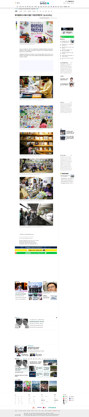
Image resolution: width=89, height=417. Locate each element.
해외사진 (46, 396)
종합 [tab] (73, 39)
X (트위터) (66, 400)
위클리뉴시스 (72, 3)
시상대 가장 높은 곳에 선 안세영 (19, 292)
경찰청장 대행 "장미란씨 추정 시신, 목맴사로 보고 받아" (21, 376)
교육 (40, 11)
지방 (43, 6)
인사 (29, 403)
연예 (51, 6)
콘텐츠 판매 (28, 410)
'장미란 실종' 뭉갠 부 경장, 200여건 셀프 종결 (36, 327)
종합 (24, 358)
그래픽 (42, 398)
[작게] (55, 18)
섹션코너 (30, 401)
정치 (23, 6)
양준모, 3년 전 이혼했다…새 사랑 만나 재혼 (39, 368)
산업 (32, 6)
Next (43, 354)
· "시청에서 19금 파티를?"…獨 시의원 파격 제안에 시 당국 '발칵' (67, 181)
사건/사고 (25, 11)
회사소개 (16, 410)
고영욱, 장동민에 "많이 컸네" (19, 372)
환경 (46, 11)
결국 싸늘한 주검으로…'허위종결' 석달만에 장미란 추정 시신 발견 (36, 362)
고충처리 (36, 410)
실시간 (20, 6)
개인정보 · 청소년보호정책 (48, 410)
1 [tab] (53, 281)
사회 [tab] (71, 39)
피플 (61, 129)
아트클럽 (30, 398)
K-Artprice (64, 3)
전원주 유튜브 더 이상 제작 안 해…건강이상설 (36, 323)
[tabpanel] (50, 288)
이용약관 (42, 410)
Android (55, 401)
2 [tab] (54, 281)
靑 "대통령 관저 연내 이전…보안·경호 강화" (25, 355)
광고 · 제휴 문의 (20, 410)
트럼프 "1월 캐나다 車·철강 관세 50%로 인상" (38, 355)
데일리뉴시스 (34, 401)
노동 (43, 11)
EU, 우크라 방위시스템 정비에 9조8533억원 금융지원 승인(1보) (25, 8)
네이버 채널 (66, 396)
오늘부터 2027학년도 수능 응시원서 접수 (20, 297)
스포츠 (49, 6)
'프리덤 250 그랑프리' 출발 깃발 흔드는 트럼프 (21, 299)
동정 (34, 403)
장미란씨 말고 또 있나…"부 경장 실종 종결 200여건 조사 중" (46, 368)
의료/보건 (33, 11)
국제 (25, 6)
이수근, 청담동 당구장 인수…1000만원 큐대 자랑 (37, 319)
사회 (38, 6)
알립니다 (59, 410)
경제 (27, 6)
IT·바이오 (35, 6)
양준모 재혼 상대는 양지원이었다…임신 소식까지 (37, 321)
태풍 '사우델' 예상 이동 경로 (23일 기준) (46, 297)
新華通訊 (55, 398)
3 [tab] (55, 281)
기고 (33, 398)
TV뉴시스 (61, 6)
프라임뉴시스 (68, 3)
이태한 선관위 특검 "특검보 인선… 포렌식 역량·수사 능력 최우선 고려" (50, 293)
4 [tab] (56, 281)
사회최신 (20, 11)
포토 (58, 6)
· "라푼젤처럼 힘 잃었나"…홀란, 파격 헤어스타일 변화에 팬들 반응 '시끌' (67, 178)
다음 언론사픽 (72, 396)
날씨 (48, 11)
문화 (46, 6)
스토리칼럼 (34, 396)
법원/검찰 (29, 11)
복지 (37, 11)
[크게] (56, 18)
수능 (51, 11)
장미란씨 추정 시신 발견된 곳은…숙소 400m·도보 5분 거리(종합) (46, 374)
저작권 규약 (32, 410)
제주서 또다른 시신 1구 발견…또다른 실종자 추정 (39, 374)
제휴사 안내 (24, 410)
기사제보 (39, 410)
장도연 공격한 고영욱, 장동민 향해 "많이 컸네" (36, 325)
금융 (30, 6)
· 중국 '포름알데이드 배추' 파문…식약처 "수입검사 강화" (67, 183)
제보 (69, 6)
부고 (31, 403)
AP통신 (55, 396)
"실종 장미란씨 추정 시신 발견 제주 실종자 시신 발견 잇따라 (33, 348)
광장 (56, 6)
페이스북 (72, 398)
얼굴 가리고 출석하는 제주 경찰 (19, 295)
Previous (15, 354)
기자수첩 (61, 76)
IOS (54, 403)
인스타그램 (72, 400)
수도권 (41, 6)
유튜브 (66, 398)
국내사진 (42, 396)
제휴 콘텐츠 (65, 6)
